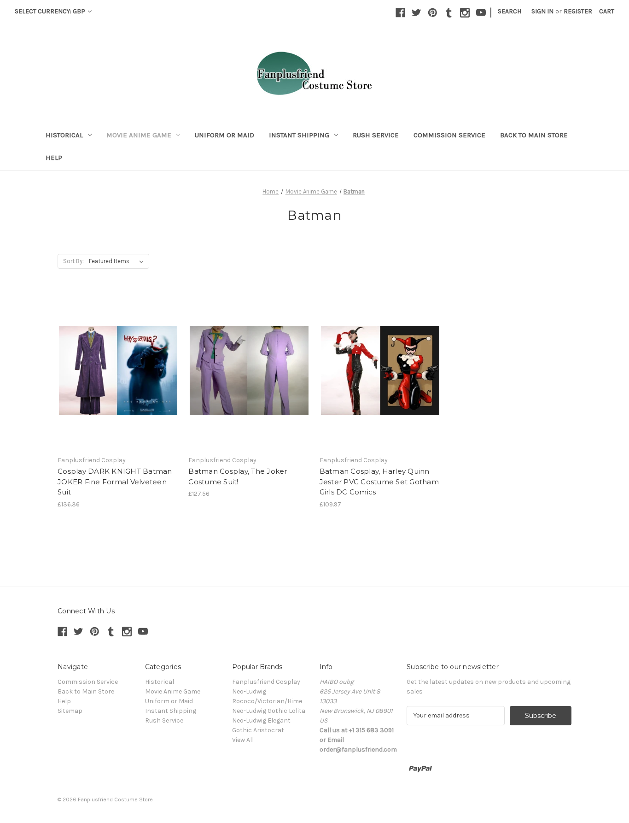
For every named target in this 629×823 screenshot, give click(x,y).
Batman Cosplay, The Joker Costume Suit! (237, 476)
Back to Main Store (534, 135)
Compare (115, 363)
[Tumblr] (449, 13)
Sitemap (70, 711)
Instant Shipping (299, 135)
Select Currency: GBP (51, 11)
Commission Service (449, 135)
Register (578, 11)
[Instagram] (465, 13)
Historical (64, 135)
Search (509, 11)
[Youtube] (481, 13)
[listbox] (118, 261)
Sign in (542, 11)
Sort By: (73, 261)
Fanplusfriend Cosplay (266, 682)
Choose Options (118, 379)
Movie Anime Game (138, 135)
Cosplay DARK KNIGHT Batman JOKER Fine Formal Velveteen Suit (115, 481)
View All (243, 740)
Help (54, 157)
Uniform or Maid (224, 135)
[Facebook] (400, 13)
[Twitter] (416, 13)
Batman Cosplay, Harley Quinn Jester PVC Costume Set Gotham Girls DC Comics (379, 481)
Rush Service (376, 135)
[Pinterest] (432, 13)
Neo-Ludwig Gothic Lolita (268, 711)
